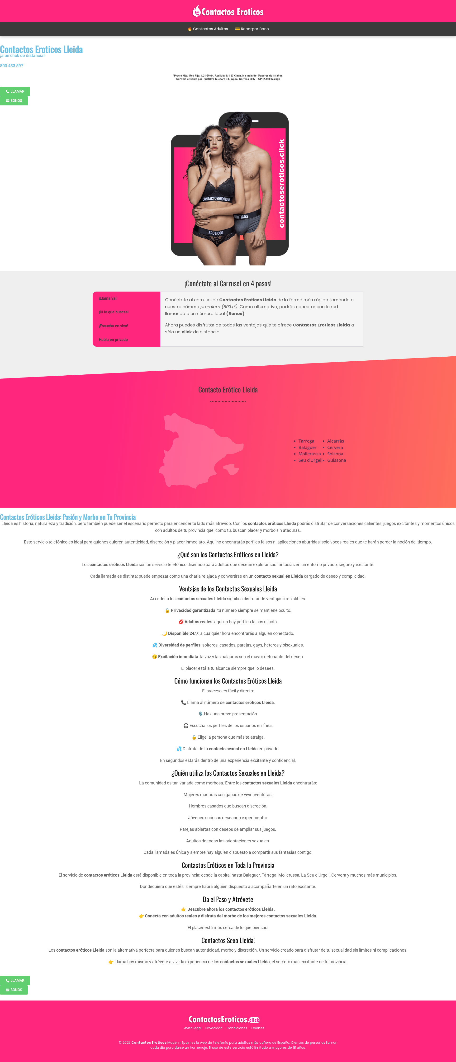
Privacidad (214, 1028)
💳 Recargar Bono (252, 29)
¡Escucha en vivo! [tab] (113, 326)
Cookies (257, 1028)
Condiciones (237, 1028)
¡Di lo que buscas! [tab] (113, 312)
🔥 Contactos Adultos (207, 29)
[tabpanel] (261, 318)
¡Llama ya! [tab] (107, 298)
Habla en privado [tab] (113, 339)
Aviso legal (192, 1028)
